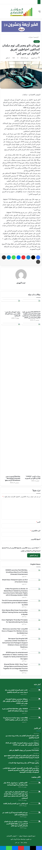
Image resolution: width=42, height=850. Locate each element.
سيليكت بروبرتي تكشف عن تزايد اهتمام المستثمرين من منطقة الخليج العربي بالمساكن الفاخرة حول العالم (16, 823)
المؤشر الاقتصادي (12, 836)
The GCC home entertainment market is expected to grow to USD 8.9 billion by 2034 (15, 603)
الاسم (38, 522)
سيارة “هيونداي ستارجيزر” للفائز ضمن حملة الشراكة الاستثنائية (12, 313)
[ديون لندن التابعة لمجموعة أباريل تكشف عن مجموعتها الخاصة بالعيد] (34, 815)
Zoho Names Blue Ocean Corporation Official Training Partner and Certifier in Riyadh (15, 612)
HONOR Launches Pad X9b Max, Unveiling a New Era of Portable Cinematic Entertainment (17, 572)
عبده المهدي (34, 58)
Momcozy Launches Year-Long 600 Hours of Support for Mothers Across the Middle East (15, 631)
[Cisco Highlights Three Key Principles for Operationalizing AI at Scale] (34, 622)
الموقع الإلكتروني (35, 539)
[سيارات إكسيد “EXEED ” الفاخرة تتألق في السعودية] (31, 398)
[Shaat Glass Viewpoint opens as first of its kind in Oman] (34, 582)
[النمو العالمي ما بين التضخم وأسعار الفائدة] (34, 806)
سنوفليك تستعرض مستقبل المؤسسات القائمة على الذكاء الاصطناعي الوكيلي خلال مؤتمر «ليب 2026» (15, 701)
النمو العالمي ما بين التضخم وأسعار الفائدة (15, 803)
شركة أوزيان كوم (15, 839)
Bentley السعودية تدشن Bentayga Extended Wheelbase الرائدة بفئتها (12, 478)
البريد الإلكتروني (35, 530)
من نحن (17, 842)
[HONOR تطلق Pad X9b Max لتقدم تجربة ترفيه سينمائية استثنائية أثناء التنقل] (34, 711)
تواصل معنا (24, 842)
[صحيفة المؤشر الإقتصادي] (21, 11)
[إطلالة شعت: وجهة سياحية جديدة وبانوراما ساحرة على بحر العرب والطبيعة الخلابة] (34, 720)
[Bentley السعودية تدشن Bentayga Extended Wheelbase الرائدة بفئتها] (11, 398)
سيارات (30, 37)
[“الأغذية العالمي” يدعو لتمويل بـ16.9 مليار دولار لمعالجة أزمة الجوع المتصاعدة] (34, 785)
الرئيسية (36, 37)
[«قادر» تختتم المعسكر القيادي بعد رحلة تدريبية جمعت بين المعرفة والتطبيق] (34, 693)
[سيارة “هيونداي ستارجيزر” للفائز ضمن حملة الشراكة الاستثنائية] (11, 305)
